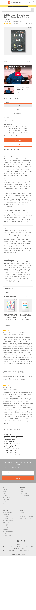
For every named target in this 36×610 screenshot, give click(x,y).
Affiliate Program (7, 522)
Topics (4, 503)
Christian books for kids (10, 450)
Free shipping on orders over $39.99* (18, 6)
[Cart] (34, 2)
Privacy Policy (23, 493)
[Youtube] (21, 540)
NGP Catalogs (23, 491)
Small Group (6, 499)
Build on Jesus (19, 248)
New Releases (6, 491)
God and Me (18, 276)
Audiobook (18, 114)
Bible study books (9, 447)
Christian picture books (10, 439)
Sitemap (18, 544)
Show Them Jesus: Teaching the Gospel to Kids (25, 315)
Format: (6, 102)
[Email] (8, 149)
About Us (22, 489)
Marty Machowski (9, 260)
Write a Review (28, 23)
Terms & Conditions (25, 495)
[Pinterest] (18, 149)
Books (4, 493)
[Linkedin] (14, 149)
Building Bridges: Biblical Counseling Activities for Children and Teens (10, 315)
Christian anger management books (13, 436)
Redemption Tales (9, 278)
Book (18, 105)
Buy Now (18, 145)
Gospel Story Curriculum (26, 516)
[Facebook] (4, 149)
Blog (21, 514)
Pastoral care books (9, 441)
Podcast (22, 512)
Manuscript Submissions (9, 518)
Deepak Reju (7, 230)
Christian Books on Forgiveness (12, 454)
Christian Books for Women (11, 448)
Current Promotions (8, 531)
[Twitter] (11, 149)
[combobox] (18, 10)
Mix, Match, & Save (7, 533)
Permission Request (8, 520)
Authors (5, 489)
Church (4, 501)
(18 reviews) (15, 23)
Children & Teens (7, 497)
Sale (4, 507)
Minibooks (5, 495)
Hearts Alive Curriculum (26, 518)
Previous (27, 296)
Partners (5, 505)
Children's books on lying (10, 445)
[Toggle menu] (2, 2)
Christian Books (8, 434)
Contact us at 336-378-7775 (22, 550)
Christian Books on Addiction (12, 438)
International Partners (8, 516)
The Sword (11, 276)
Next (30, 296)
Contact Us (6, 526)
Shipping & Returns (8, 535)
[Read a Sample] (10, 28)
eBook (18, 109)
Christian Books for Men (10, 452)
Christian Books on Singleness (12, 443)
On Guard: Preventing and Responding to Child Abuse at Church (17, 243)
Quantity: (7, 118)
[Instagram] (18, 540)
